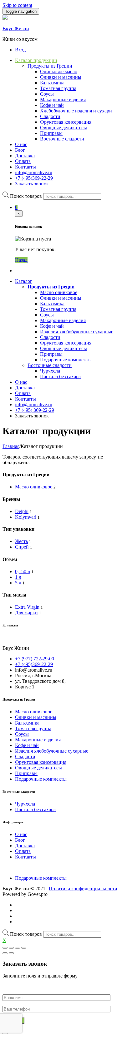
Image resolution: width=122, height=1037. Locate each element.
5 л (18, 582)
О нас (21, 144)
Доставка (25, 155)
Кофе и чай (52, 105)
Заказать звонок (32, 183)
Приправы (51, 133)
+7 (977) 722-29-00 (34, 658)
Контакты (25, 166)
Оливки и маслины (60, 77)
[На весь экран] (17, 948)
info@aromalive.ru (33, 172)
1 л (18, 577)
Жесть (21, 541)
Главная (11, 446)
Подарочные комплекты (66, 359)
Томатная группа (58, 88)
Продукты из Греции (50, 66)
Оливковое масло (58, 71)
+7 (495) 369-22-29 (34, 410)
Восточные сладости (62, 138)
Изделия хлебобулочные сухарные (76, 331)
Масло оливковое (58, 292)
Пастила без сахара (60, 376)
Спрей (22, 546)
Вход (20, 49)
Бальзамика (52, 82)
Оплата (23, 161)
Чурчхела (50, 370)
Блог (20, 150)
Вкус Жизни (16, 28)
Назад (21, 260)
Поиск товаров (26, 196)
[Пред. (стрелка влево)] (5, 953)
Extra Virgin (27, 607)
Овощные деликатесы (63, 127)
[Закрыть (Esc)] (5, 948)
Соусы (47, 94)
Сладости (50, 116)
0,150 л (22, 571)
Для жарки (26, 612)
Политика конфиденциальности (83, 888)
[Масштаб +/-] (23, 948)
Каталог (23, 281)
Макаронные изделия (63, 99)
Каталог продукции (36, 60)
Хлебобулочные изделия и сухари (76, 110)
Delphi (21, 511)
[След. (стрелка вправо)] (11, 953)
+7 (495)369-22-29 (34, 178)
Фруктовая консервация (65, 122)
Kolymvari (25, 517)
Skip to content (17, 5)
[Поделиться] (11, 948)
